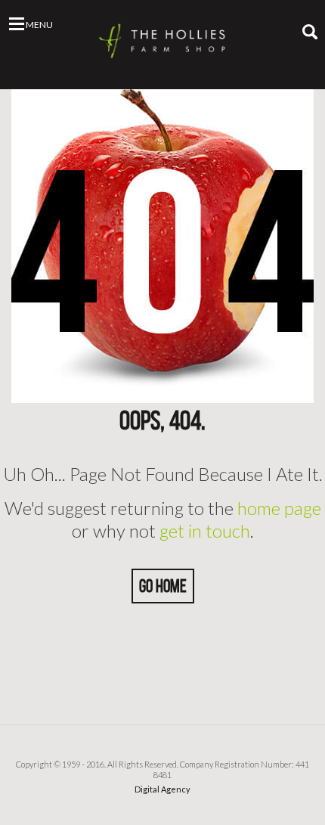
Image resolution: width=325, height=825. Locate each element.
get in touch (204, 530)
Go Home (163, 586)
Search (309, 31)
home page (279, 508)
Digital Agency (162, 789)
